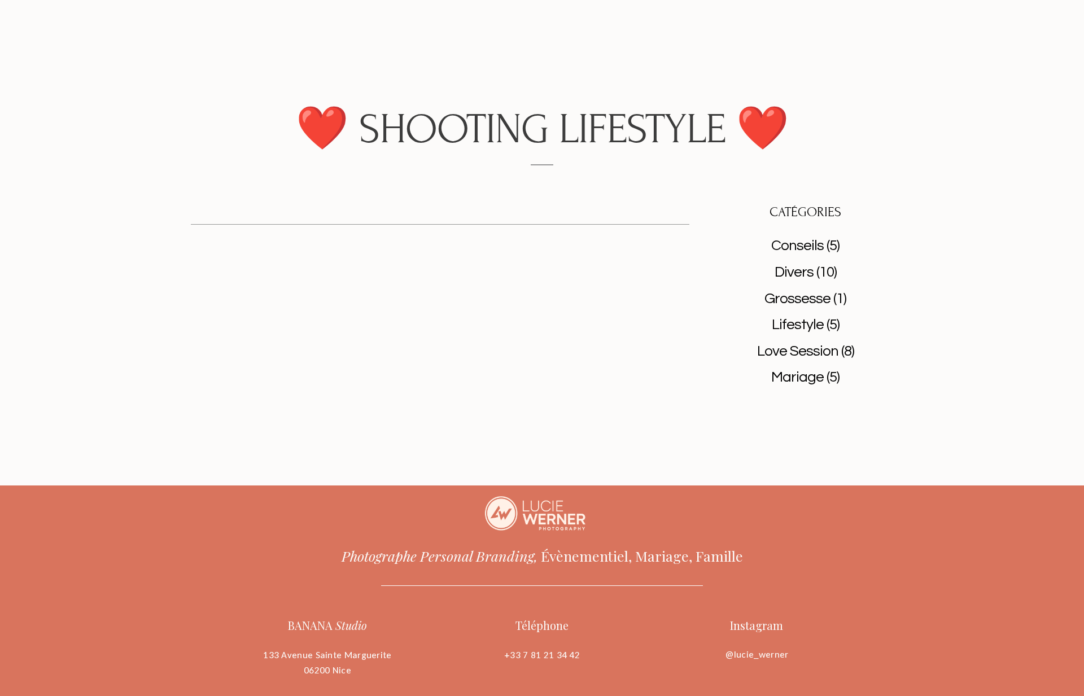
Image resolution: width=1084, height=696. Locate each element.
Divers (794, 272)
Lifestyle (798, 324)
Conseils (797, 245)
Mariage (797, 377)
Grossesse (797, 298)
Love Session (797, 351)
